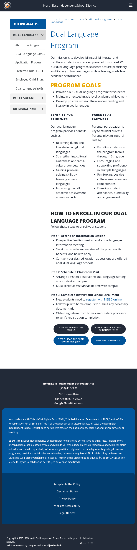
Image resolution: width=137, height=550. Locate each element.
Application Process (28, 62)
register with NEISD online (104, 299)
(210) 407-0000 (68, 388)
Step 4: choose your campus (71, 329)
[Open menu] (130, 6)
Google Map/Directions (68, 403)
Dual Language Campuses (30, 54)
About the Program (28, 45)
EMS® (46, 545)
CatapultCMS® (34, 545)
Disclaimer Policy (67, 491)
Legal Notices (66, 513)
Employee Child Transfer (30, 79)
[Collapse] (43, 35)
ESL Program (23, 98)
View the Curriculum (108, 340)
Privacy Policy (66, 498)
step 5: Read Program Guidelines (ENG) (108, 329)
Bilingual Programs (100, 19)
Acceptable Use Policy (66, 484)
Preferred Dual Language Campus (28, 71)
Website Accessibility (67, 506)
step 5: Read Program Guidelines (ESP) (71, 340)
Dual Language (25, 35)
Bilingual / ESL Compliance (27, 109)
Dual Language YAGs (29, 88)
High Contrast (87, 538)
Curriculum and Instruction (67, 19)
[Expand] (43, 71)
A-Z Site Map (88, 543)
